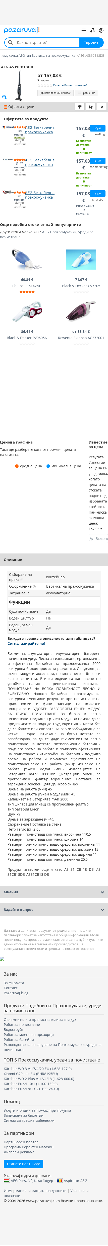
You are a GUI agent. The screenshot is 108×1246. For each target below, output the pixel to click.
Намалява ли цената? (57, 93)
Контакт (11, 987)
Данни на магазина (19, 142)
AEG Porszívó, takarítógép (32, 1180)
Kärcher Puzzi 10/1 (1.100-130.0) (31, 1083)
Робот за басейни (19, 1039)
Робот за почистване (22, 1024)
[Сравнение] (92, 30)
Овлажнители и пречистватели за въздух (40, 1019)
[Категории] (83, 30)
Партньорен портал (21, 1142)
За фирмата (14, 982)
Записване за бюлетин (23, 1115)
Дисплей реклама (19, 1152)
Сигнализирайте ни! (26, 643)
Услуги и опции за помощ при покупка (37, 1110)
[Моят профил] (101, 30)
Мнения (11, 892)
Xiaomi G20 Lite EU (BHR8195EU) (31, 1073)
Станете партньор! (23, 1163)
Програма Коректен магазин (28, 1147)
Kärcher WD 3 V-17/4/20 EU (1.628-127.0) (38, 1068)
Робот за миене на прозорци (29, 1034)
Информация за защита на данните (35, 1190)
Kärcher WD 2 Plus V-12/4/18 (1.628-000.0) (39, 1078)
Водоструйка (15, 1029)
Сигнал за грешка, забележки (29, 1120)
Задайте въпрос (18, 909)
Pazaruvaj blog (16, 992)
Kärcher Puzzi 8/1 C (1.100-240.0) (31, 1088)
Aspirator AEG (75, 1180)
